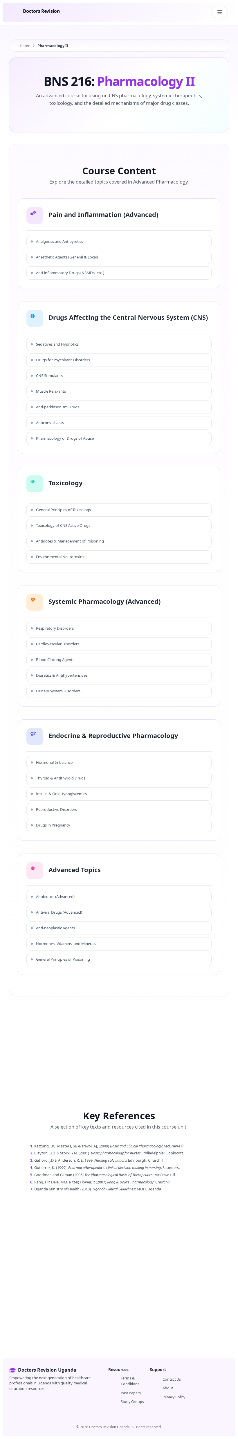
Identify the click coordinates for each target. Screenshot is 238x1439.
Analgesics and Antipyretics (59, 241)
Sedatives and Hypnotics (57, 344)
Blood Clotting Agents (55, 659)
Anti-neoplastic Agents (55, 927)
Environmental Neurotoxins (60, 556)
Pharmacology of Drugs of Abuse (65, 438)
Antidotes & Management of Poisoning (70, 541)
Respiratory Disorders (55, 628)
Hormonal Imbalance (54, 762)
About (168, 1388)
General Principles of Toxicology (63, 509)
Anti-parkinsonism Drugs (57, 406)
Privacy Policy (174, 1397)
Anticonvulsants (50, 422)
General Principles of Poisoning (63, 959)
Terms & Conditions (130, 1381)
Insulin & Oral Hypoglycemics (61, 793)
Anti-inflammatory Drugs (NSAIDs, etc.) (70, 272)
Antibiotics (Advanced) (55, 896)
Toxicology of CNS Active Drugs (63, 525)
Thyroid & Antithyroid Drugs (60, 778)
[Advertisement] (119, 1043)
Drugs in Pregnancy (53, 825)
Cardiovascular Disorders (57, 643)
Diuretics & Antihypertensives (61, 675)
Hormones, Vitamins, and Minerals (66, 943)
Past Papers (131, 1393)
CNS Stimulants (49, 375)
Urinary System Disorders (58, 691)
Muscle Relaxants (51, 391)
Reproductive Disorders (56, 809)
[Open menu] (219, 12)
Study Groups (132, 1401)
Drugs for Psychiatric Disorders (63, 359)
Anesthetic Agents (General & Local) (67, 257)
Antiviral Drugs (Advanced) (59, 912)
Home (25, 45)
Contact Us (172, 1379)
